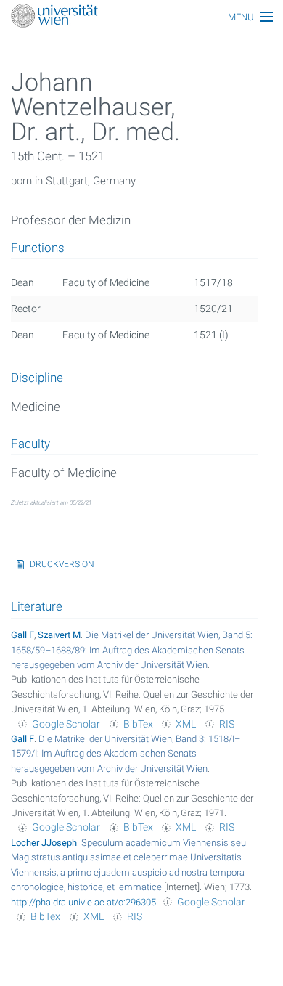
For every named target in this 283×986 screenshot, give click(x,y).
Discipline (37, 378)
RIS (226, 724)
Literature (36, 606)
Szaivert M (59, 635)
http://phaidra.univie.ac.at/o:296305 (83, 902)
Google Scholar (66, 724)
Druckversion (62, 564)
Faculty (30, 444)
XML (186, 724)
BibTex (138, 724)
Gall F (22, 635)
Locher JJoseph (44, 842)
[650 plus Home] (141, 17)
